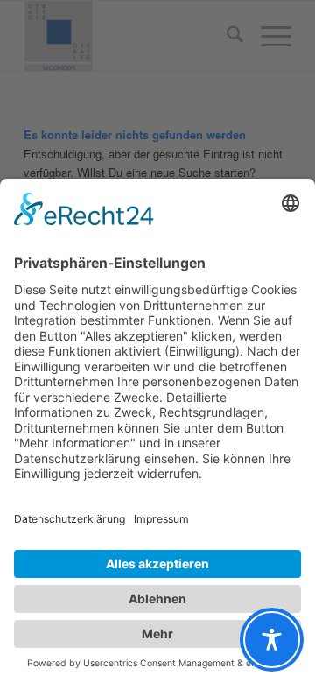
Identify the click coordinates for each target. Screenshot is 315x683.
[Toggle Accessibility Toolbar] (272, 639)
